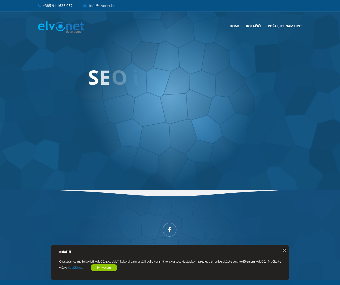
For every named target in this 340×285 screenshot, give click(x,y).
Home (235, 26)
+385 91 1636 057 (58, 5)
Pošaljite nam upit (285, 26)
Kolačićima (75, 267)
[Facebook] (169, 230)
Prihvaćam (104, 268)
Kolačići (253, 26)
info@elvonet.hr (102, 5)
